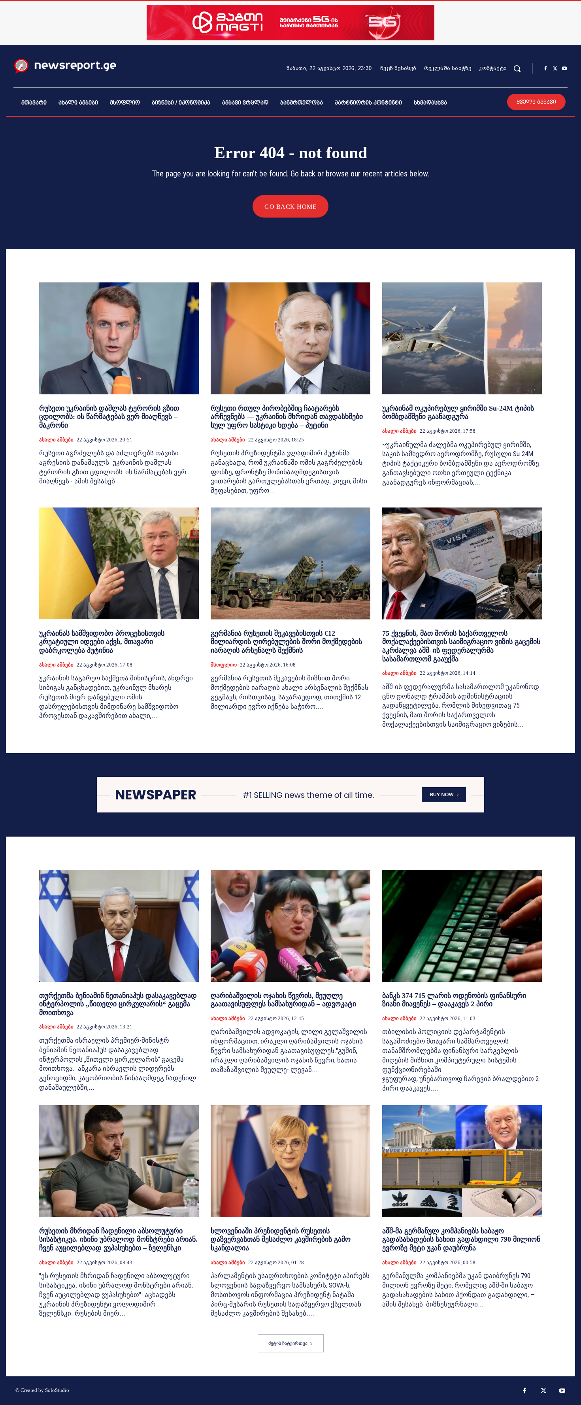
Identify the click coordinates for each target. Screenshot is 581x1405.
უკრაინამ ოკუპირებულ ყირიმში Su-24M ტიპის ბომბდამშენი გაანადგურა (458, 412)
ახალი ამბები (56, 440)
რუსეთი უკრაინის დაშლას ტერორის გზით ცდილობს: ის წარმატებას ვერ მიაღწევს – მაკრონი (109, 416)
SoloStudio (57, 1390)
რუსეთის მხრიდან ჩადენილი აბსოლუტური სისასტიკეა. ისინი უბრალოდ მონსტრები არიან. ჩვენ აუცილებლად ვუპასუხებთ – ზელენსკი (118, 1239)
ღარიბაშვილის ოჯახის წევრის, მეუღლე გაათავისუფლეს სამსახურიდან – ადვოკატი (283, 1000)
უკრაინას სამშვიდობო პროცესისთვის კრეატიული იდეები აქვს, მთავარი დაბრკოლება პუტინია (101, 641)
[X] (555, 69)
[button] (516, 68)
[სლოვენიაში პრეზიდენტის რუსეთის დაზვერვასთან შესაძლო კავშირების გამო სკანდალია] (290, 1161)
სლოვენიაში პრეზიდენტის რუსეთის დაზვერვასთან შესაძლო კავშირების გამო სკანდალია (281, 1239)
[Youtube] (564, 69)
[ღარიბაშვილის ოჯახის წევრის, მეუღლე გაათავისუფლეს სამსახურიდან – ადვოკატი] (290, 926)
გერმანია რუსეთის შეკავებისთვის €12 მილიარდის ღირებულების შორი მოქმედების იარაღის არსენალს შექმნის (286, 641)
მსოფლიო (224, 665)
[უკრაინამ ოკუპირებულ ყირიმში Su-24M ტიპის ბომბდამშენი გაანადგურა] (462, 338)
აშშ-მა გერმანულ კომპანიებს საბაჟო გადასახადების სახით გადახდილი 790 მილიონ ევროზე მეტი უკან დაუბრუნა (461, 1239)
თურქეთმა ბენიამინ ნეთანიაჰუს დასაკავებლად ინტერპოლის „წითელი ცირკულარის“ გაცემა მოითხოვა (118, 1004)
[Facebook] (545, 69)
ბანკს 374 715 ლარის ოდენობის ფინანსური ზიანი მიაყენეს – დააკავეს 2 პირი (454, 1000)
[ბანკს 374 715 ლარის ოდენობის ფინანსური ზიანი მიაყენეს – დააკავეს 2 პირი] (462, 926)
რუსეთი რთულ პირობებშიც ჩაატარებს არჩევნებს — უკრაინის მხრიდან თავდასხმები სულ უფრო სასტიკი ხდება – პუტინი (287, 416)
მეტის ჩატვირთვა (287, 1343)
